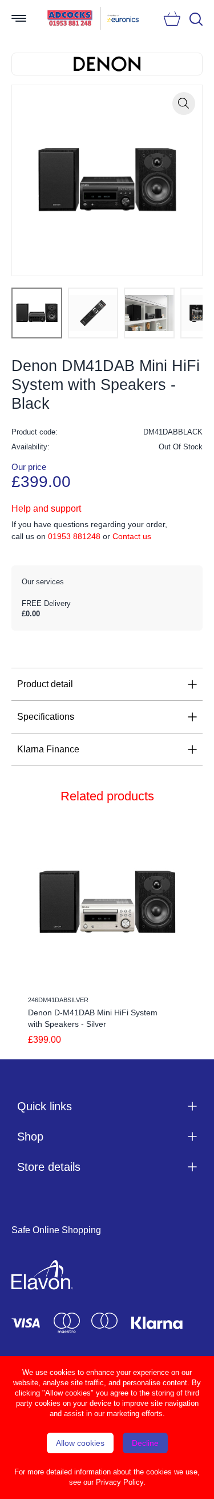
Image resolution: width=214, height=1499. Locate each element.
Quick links (44, 1106)
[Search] (196, 19)
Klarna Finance (48, 749)
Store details (48, 1167)
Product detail (45, 684)
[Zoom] (183, 103)
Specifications (45, 716)
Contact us (131, 536)
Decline (145, 1443)
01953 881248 (74, 536)
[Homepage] (70, 18)
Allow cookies (80, 1443)
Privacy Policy (119, 1482)
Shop (30, 1136)
